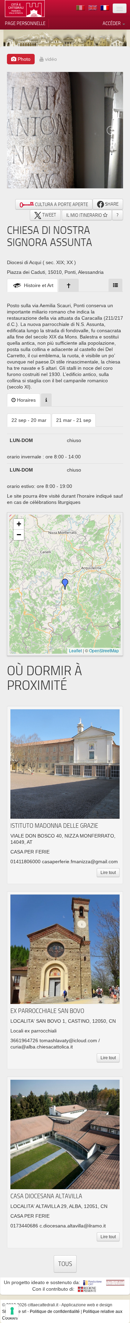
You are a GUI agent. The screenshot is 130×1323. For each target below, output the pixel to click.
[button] (65, 584)
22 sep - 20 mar (28, 420)
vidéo (50, 59)
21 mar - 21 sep (73, 420)
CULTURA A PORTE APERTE (61, 204)
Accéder (112, 23)
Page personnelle (25, 23)
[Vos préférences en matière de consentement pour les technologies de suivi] (12, 1310)
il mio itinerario (84, 215)
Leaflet (75, 650)
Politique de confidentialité (55, 1311)
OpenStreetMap (104, 650)
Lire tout (108, 872)
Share (111, 204)
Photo (23, 59)
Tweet (48, 215)
